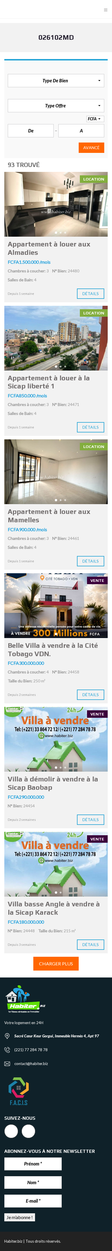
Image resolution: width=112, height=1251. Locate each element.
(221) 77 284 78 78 (31, 1049)
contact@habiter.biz (31, 1063)
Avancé (91, 147)
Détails (90, 293)
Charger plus (56, 963)
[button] (56, 80)
